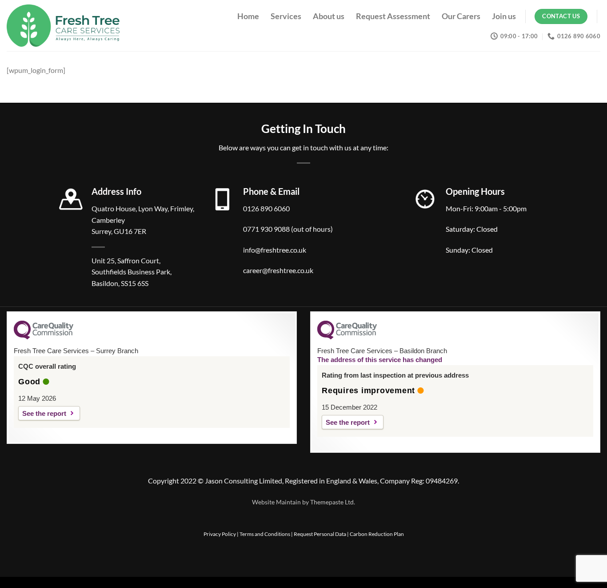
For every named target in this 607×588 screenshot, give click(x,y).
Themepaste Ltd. (332, 502)
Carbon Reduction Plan (377, 534)
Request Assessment (393, 16)
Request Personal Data (320, 534)
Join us (504, 16)
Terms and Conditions (265, 534)
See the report (44, 413)
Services (286, 16)
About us (328, 16)
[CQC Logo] (43, 337)
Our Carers (461, 16)
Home (248, 16)
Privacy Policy (220, 534)
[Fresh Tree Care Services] (74, 25)
